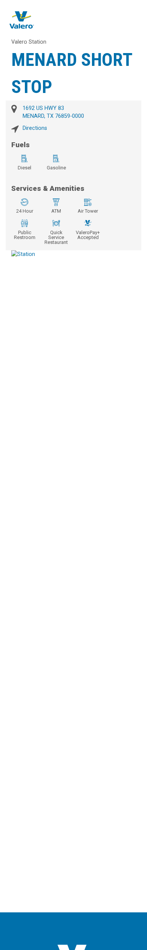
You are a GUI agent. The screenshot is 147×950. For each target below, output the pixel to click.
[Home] (21, 20)
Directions (35, 128)
